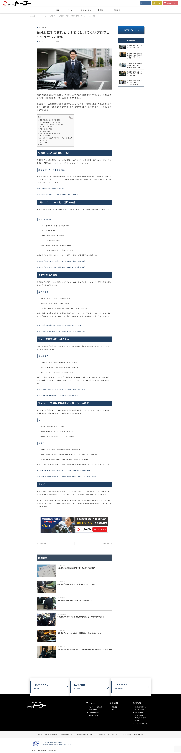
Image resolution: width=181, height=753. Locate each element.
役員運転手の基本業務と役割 (49, 120)
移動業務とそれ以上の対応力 (52, 122)
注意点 (45, 142)
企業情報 (101, 10)
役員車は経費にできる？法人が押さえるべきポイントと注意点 (134, 74)
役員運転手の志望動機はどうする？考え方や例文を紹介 (57, 395)
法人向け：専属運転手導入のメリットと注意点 (55, 138)
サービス (70, 10)
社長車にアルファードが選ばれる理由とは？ (134, 46)
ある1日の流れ (48, 127)
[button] (131, 30)
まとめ (41, 144)
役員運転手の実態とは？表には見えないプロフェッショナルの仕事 (134, 82)
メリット (46, 140)
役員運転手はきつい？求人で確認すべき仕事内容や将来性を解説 (61, 267)
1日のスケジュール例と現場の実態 (51, 124)
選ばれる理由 (86, 10)
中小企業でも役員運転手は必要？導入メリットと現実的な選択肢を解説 (63, 470)
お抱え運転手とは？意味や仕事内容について (53, 188)
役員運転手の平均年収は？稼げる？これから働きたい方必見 (59, 325)
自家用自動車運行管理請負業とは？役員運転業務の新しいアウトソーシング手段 (67, 476)
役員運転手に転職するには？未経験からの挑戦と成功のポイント (61, 389)
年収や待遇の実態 (45, 129)
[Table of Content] (71, 117)
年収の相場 (46, 131)
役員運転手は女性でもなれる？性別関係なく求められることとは (79, 633)
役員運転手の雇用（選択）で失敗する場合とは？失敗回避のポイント (81, 617)
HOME (58, 10)
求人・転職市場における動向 (49, 133)
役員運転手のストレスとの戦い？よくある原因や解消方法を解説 (61, 261)
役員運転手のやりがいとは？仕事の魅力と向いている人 (57, 194)
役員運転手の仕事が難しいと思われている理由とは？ (76, 600)
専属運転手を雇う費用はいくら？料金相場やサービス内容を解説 (61, 331)
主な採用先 (46, 136)
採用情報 (117, 10)
